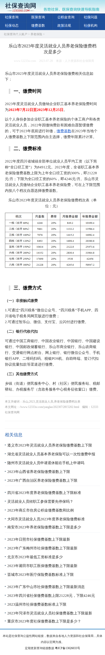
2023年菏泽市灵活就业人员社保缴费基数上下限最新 (49, 613)
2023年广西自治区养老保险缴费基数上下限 (42, 480)
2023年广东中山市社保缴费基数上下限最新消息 (46, 587)
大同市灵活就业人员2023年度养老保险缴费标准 (46, 519)
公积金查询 (65, 17)
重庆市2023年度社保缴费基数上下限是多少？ (44, 621)
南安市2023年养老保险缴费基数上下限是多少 (44, 527)
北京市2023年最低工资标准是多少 (35, 557)
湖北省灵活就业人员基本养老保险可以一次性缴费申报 (51, 454)
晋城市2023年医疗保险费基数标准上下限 (40, 575)
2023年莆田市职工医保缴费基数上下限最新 (42, 566)
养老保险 (36, 34)
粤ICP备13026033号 (67, 648)
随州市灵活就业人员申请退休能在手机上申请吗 (45, 463)
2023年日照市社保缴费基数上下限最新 (38, 539)
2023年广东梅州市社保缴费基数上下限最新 (42, 548)
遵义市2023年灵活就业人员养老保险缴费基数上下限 (49, 445)
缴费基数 (38, 25)
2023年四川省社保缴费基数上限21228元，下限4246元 (51, 596)
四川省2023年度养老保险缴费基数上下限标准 (44, 493)
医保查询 (38, 17)
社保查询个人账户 (15, 34)
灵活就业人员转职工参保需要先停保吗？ (40, 501)
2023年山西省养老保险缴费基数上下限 (38, 472)
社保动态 (12, 25)
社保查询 (12, 17)
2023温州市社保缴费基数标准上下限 (36, 604)
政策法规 (64, 25)
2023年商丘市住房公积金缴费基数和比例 (40, 510)
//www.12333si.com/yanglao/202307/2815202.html (49, 407)
